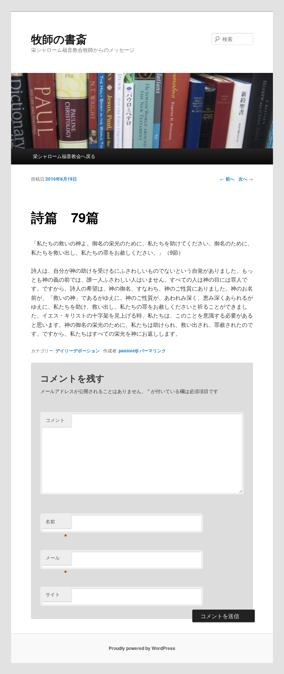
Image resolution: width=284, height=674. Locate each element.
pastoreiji (128, 350)
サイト (52, 594)
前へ (227, 178)
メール (56, 559)
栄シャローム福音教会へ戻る (64, 156)
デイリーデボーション (77, 350)
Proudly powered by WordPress (142, 648)
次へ (246, 178)
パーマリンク (152, 350)
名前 (56, 523)
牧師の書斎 (59, 39)
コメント (55, 419)
